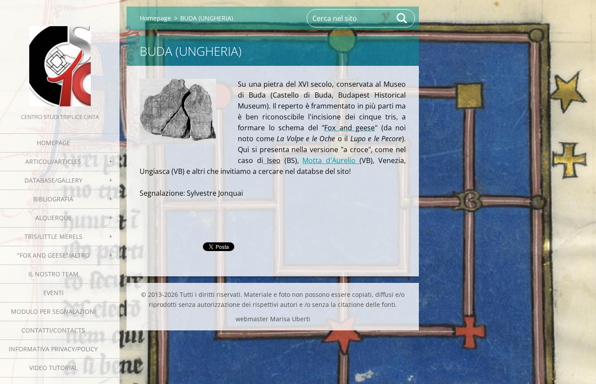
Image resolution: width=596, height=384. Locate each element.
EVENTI (53, 293)
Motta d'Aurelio (331, 160)
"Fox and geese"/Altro (53, 255)
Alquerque (53, 218)
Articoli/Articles (53, 161)
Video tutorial (53, 368)
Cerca (402, 18)
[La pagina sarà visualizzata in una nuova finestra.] (178, 112)
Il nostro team (53, 274)
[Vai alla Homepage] (60, 56)
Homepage (53, 143)
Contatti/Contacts (53, 330)
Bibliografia (53, 199)
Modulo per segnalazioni (53, 311)
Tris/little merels (53, 236)
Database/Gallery (53, 180)
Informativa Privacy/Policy (53, 349)
